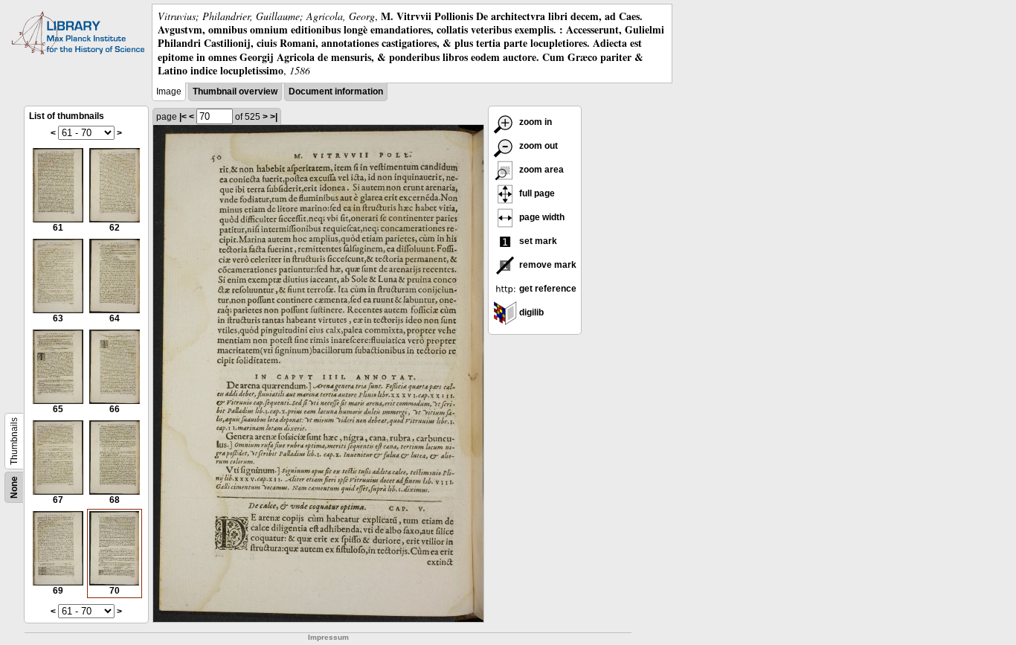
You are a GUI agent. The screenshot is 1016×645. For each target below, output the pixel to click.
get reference (546, 288)
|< (183, 117)
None (14, 487)
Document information (336, 91)
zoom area (540, 169)
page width (541, 217)
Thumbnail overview (235, 91)
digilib (530, 312)
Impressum (328, 637)
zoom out (537, 146)
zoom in (534, 122)
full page (536, 193)
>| (273, 117)
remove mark (546, 265)
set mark (537, 241)
